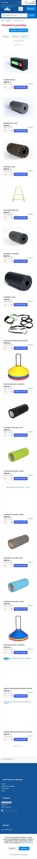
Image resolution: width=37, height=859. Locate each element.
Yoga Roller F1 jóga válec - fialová (13, 514)
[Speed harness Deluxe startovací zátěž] (18, 324)
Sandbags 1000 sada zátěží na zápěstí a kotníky (18, 732)
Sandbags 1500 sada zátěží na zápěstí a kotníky (18, 688)
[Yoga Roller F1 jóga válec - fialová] (18, 498)
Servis (3, 791)
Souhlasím (24, 848)
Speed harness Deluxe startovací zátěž (15, 340)
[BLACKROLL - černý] (18, 280)
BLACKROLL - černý (9, 297)
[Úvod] (8, 9)
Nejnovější (6, 36)
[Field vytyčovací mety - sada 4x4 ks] (18, 628)
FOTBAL (8, 20)
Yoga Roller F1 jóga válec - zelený (14, 471)
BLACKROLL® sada (9, 79)
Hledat (31, 15)
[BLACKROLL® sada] (18, 63)
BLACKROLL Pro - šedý (10, 123)
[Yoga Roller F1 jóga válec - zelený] (18, 454)
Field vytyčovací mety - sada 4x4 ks (14, 645)
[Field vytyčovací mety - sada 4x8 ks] (18, 367)
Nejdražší (24, 36)
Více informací (27, 843)
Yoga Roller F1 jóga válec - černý (13, 427)
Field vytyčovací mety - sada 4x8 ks (14, 384)
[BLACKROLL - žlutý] (18, 150)
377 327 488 (4, 2)
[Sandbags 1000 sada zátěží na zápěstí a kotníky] (18, 715)
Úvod (2, 20)
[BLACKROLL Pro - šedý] (18, 106)
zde (26, 854)
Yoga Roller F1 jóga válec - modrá (13, 601)
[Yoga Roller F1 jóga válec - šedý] (18, 541)
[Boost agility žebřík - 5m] (18, 193)
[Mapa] (9, 814)
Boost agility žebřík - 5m (11, 210)
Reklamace (5, 788)
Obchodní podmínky (8, 786)
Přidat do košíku (20, 87)
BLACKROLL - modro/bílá (11, 253)
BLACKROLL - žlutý (9, 166)
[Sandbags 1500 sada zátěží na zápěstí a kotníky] (18, 672)
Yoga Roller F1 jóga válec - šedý (13, 558)
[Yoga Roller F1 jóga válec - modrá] (18, 585)
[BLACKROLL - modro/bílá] (18, 237)
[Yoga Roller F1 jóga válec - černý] (18, 411)
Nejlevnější (15, 36)
